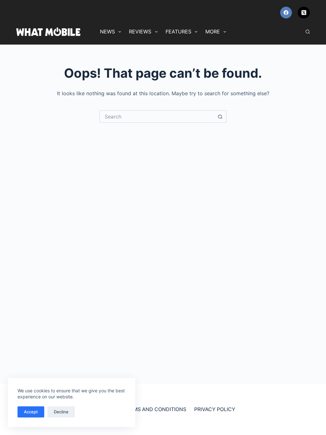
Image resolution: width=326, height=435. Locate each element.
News (107, 31)
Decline (61, 411)
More (212, 31)
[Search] (308, 32)
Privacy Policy (214, 409)
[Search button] (220, 116)
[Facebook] (286, 13)
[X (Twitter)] (304, 13)
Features (178, 31)
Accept (31, 411)
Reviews (140, 31)
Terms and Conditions (155, 409)
